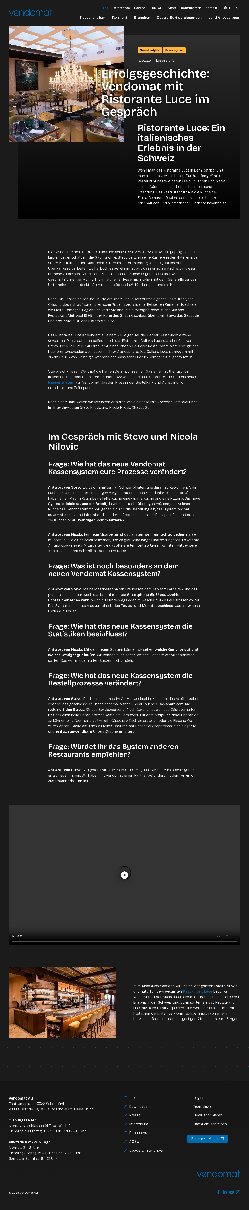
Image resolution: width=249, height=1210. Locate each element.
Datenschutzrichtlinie (189, 1182)
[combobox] (234, 7)
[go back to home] (44, 13)
